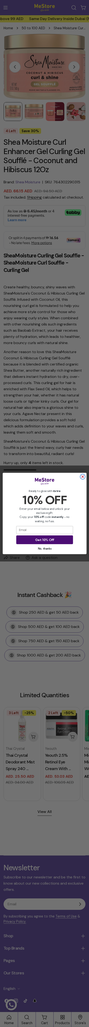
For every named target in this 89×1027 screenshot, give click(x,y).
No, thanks (44, 548)
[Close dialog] (82, 476)
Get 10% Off (44, 540)
